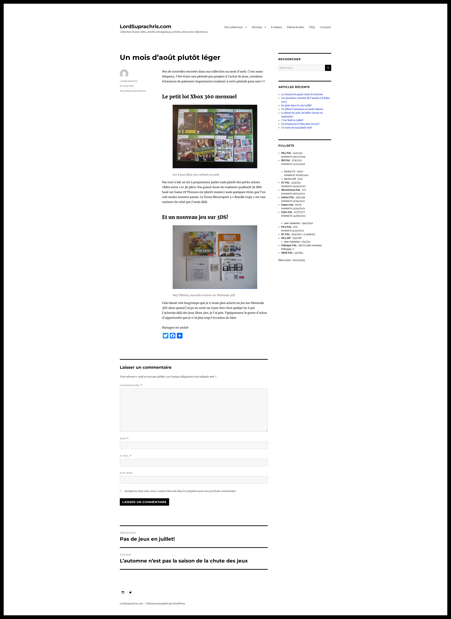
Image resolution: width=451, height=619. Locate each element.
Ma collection (233, 27)
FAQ (312, 27)
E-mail (125, 455)
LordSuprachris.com (145, 26)
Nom (124, 438)
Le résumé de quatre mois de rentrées (302, 94)
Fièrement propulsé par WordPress (165, 603)
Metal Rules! (295, 27)
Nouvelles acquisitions (133, 90)
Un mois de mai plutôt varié (296, 127)
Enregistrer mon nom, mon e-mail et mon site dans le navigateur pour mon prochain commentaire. (180, 491)
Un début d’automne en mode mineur (302, 109)
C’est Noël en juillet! (292, 120)
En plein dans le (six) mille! (296, 105)
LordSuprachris (128, 81)
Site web (126, 473)
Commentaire (131, 385)
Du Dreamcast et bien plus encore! (300, 123)
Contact (325, 27)
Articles (257, 27)
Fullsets (276, 27)
